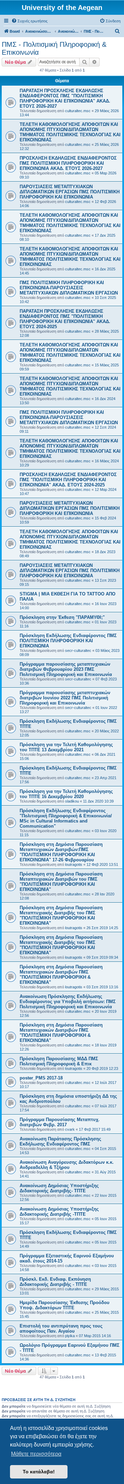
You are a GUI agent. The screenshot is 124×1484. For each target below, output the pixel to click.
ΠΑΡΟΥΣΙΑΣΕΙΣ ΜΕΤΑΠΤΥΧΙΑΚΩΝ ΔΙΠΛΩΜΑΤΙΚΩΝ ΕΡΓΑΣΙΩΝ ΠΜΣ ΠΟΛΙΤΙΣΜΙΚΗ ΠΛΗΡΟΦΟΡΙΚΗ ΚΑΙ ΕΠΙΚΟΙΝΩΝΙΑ (70, 192)
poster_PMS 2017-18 (41, 1077)
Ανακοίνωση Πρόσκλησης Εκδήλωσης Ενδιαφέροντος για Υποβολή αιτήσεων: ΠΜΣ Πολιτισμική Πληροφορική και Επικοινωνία (68, 1001)
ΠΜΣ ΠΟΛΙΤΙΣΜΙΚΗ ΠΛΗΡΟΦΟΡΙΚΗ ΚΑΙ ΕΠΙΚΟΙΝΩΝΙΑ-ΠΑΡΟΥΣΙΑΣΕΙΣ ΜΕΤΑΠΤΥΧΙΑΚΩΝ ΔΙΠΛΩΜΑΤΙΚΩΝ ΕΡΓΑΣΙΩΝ (69, 287)
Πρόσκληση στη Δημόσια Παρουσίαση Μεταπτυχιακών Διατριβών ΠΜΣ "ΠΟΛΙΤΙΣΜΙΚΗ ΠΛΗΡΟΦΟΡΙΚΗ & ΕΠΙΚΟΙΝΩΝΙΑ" (61, 974)
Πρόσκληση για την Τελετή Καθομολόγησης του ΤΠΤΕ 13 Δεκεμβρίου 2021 (66, 747)
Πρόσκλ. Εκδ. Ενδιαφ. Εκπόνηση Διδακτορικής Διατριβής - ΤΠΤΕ (55, 1282)
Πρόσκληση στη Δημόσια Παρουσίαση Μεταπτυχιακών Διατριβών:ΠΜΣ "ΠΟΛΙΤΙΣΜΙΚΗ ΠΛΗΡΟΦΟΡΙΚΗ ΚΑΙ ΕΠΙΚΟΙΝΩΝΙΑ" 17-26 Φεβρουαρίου (61, 852)
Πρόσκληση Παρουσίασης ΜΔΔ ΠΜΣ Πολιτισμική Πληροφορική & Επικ (59, 1061)
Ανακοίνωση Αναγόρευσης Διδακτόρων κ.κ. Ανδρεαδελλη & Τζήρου (67, 1165)
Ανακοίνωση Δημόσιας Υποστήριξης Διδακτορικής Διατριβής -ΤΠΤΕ (59, 1211)
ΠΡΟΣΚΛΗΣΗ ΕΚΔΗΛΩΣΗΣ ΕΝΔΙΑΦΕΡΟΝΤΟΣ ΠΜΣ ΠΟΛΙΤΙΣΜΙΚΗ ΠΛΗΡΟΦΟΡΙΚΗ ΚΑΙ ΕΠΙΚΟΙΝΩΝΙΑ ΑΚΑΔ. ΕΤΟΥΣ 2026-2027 (68, 163)
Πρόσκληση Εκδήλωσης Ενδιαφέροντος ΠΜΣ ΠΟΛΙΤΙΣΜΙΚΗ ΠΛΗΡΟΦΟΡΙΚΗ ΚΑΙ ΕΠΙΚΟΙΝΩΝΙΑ (68, 640)
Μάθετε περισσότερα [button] (36, 1454)
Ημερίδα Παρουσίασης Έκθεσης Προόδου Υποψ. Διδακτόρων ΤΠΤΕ (65, 1305)
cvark (70, 1129)
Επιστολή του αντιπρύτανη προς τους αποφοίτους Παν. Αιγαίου (61, 1328)
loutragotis (73, 864)
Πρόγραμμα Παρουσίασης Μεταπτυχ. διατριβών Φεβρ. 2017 (60, 1122)
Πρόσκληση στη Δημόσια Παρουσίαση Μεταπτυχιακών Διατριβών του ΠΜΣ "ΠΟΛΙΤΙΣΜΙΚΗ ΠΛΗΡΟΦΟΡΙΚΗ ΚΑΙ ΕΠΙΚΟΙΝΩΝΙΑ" (61, 881)
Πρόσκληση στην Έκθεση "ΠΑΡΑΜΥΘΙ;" (62, 617)
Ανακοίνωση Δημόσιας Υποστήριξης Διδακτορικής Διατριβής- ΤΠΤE (59, 1188)
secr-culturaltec (78, 650)
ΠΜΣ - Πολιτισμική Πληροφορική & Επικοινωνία (54, 48)
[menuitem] (29, 21)
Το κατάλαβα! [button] (39, 1471)
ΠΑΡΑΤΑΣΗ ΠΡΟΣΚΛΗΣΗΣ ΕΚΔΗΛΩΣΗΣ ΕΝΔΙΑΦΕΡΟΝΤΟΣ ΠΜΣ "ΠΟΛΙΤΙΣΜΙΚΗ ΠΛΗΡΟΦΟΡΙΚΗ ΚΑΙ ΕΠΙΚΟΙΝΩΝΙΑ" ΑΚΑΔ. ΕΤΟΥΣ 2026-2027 (65, 98)
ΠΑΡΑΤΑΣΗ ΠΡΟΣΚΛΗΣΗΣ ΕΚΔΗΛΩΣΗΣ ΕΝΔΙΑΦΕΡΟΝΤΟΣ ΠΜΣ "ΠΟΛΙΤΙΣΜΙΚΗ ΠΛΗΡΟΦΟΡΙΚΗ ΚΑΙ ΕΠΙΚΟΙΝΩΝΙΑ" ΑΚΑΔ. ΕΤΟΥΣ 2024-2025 (65, 319)
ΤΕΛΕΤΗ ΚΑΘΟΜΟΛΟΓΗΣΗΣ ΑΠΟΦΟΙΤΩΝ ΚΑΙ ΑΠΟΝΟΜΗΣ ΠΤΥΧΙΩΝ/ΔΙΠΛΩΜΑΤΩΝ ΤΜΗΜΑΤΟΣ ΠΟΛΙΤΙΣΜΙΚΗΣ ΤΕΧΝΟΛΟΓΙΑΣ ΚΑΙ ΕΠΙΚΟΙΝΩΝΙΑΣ (70, 132)
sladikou (72, 801)
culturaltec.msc (78, 111)
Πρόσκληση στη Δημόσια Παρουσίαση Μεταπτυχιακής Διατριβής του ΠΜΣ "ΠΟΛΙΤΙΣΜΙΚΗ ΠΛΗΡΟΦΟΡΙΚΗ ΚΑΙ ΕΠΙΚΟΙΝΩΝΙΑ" (61, 915)
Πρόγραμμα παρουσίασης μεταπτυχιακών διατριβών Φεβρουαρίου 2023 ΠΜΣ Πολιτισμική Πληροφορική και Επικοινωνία (66, 669)
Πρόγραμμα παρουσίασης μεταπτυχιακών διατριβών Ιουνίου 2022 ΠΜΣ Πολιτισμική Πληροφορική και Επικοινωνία (65, 698)
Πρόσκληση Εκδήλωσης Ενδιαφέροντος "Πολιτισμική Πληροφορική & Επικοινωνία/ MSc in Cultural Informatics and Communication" (66, 818)
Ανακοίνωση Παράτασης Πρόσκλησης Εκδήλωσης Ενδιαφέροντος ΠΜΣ (60, 1141)
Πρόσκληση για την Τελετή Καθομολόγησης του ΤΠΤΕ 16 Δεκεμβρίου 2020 (66, 794)
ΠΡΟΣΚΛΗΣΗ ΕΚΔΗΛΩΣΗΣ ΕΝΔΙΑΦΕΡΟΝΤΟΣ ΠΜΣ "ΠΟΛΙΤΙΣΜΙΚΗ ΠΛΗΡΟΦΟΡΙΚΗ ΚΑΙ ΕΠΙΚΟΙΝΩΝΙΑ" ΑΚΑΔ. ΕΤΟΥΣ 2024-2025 (68, 479)
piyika (70, 1336)
